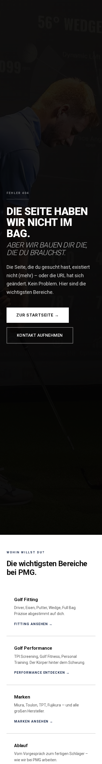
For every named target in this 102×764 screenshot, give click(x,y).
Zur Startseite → (37, 315)
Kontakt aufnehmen (40, 335)
